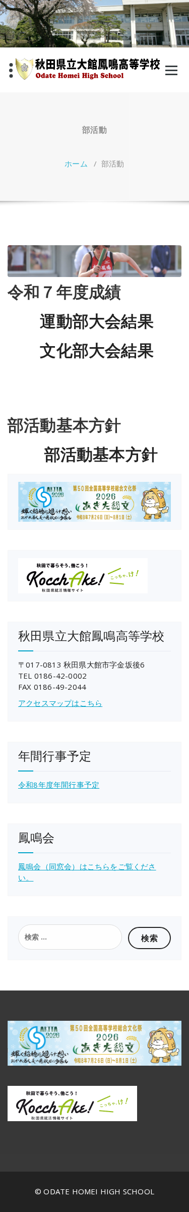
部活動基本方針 (101, 454)
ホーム (76, 163)
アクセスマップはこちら (60, 703)
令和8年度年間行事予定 (58, 785)
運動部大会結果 (96, 321)
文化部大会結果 (96, 350)
